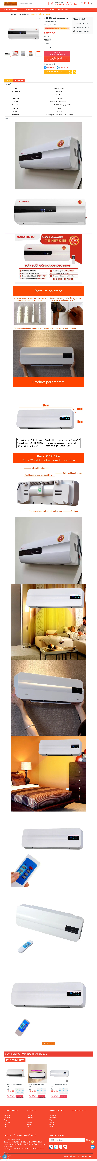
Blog (44, 9)
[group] (23, 33)
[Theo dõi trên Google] (60, 1147)
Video (66, 9)
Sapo (13, 1156)
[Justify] (46, 4)
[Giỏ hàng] (86, 3)
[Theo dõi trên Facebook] (51, 1147)
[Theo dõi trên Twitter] (56, 1147)
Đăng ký (72, 3)
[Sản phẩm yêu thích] (82, 3)
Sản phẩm (37, 9)
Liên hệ (60, 9)
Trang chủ (28, 9)
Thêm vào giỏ (57, 59)
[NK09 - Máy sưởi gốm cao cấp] (15, 1073)
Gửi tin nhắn (50, 67)
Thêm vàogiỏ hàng (11, 1096)
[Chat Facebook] (45, 67)
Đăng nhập (73, 5)
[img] (91, 3)
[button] (38, 33)
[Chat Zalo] (58, 67)
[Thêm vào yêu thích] (70, 72)
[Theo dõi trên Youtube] (65, 1147)
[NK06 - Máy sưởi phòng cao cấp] (37, 1073)
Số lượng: (46, 43)
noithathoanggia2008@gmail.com (33, 1149)
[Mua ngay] (23, 1076)
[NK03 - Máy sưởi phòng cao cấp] (59, 1073)
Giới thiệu (52, 9)
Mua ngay (57, 53)
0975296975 (59, 5)
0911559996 (53, 72)
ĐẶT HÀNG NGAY (48, 1043)
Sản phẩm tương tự (15, 1060)
